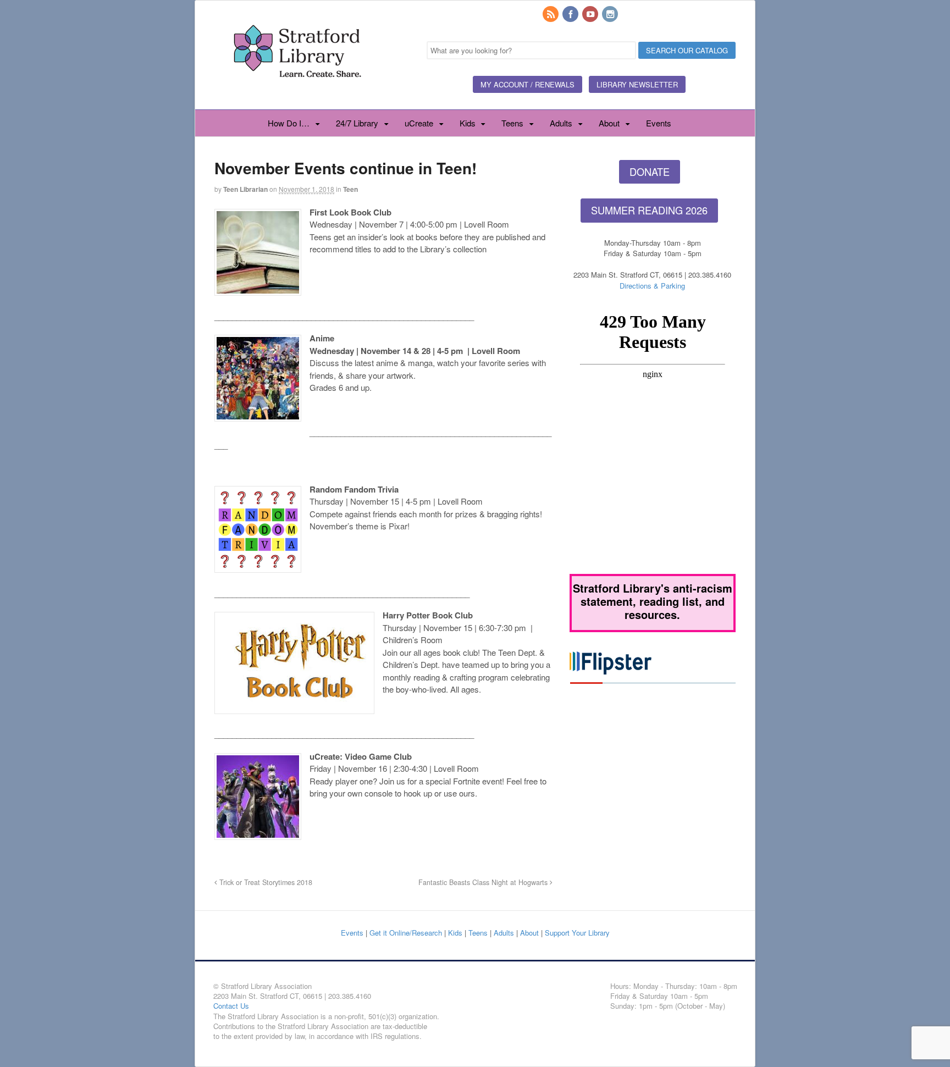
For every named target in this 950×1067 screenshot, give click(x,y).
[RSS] (551, 14)
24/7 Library (357, 123)
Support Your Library (577, 932)
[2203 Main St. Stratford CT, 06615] (296, 90)
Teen (350, 189)
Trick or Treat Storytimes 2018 (264, 882)
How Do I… (289, 123)
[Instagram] (611, 14)
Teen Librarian (245, 189)
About (609, 123)
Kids (468, 123)
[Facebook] (571, 14)
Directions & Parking (652, 285)
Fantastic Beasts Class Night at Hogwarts (484, 882)
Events (658, 123)
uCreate (419, 123)
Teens (512, 123)
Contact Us (231, 1005)
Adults (561, 123)
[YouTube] (591, 14)
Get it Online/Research (405, 932)
